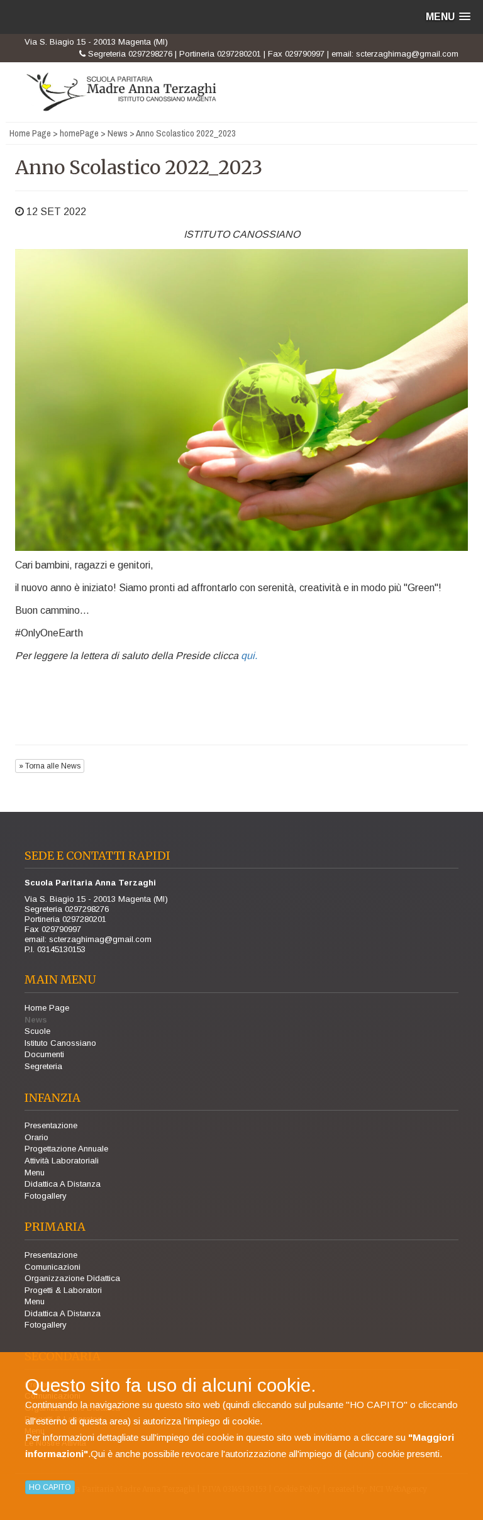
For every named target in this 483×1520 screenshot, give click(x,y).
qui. (249, 655)
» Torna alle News (49, 766)
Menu (35, 1172)
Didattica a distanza (63, 1184)
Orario (36, 1137)
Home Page (30, 133)
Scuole (37, 1031)
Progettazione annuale (66, 1148)
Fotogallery (46, 1196)
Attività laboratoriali (62, 1160)
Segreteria (43, 1066)
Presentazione (51, 1125)
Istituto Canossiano (60, 1043)
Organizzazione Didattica (72, 1278)
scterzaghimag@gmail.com (407, 53)
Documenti (44, 1054)
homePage (79, 133)
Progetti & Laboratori (63, 1290)
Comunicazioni (52, 1267)
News (118, 133)
